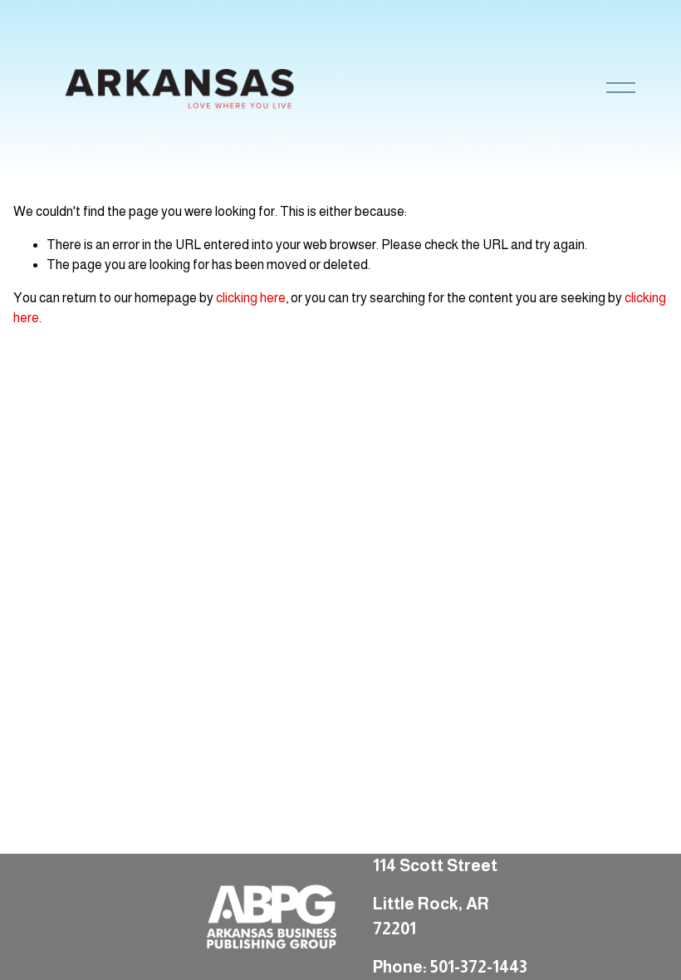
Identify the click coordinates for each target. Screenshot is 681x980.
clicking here (251, 298)
